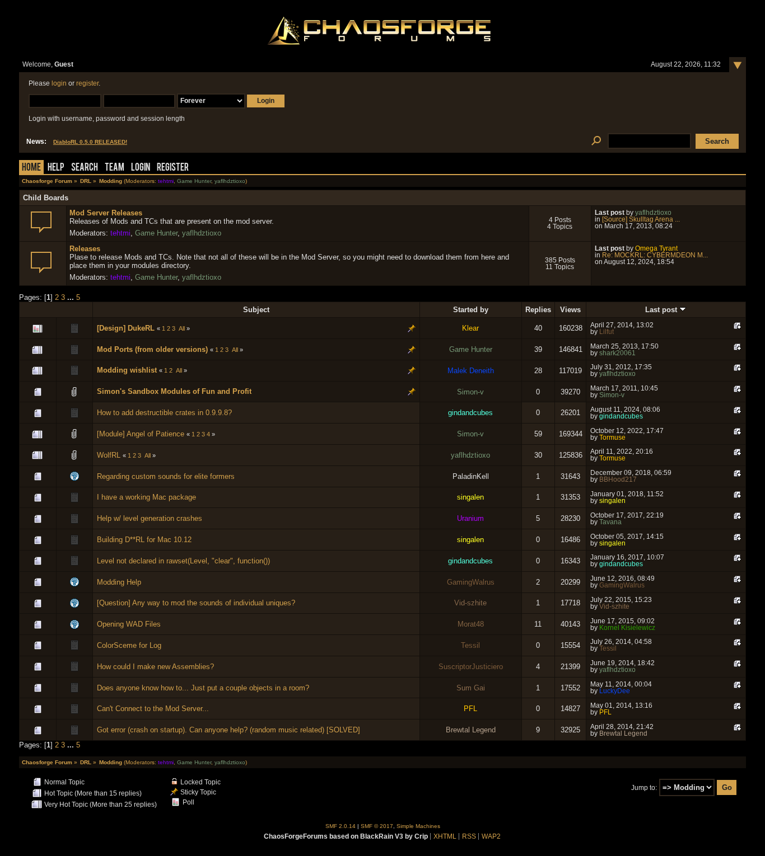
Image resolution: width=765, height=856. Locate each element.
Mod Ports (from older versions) (152, 349)
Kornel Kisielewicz (627, 627)
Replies (538, 309)
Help (56, 168)
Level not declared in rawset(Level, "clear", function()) (183, 561)
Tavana (610, 522)
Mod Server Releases (105, 213)
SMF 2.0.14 (340, 826)
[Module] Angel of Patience (140, 434)
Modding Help (119, 582)
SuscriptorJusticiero (471, 666)
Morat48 (471, 624)
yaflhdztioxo (229, 181)
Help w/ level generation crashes (149, 518)
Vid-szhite (470, 603)
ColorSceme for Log (129, 645)
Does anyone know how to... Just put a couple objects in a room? (203, 688)
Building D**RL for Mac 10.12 (144, 539)
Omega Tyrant (656, 248)
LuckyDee (614, 691)
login (59, 83)
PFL (470, 708)
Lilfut (606, 331)
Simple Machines (418, 826)
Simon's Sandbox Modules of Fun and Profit (174, 391)
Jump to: (644, 787)
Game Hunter (194, 181)
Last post (662, 309)
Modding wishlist (127, 370)
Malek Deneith (470, 370)
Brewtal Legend (471, 730)
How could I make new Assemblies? (155, 666)
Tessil (470, 645)
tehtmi (166, 181)
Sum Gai (470, 688)
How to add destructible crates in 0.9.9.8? (164, 412)
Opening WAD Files (129, 624)
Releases (84, 248)
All (182, 328)
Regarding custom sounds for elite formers (166, 476)
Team (114, 168)
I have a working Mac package (146, 497)
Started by (470, 309)
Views (570, 309)
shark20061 (617, 353)
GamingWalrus (471, 582)
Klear (470, 328)
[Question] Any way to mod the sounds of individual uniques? (196, 603)
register (87, 83)
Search (84, 168)
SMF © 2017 (377, 826)
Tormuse (612, 437)
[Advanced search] (596, 141)
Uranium (470, 518)
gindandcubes (470, 412)
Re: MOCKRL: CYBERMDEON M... (655, 255)
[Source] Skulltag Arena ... (641, 219)
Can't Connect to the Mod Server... (153, 708)
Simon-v (470, 392)
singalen (470, 497)
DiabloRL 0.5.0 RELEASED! (90, 142)
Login (140, 168)
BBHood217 (618, 479)
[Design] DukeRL (126, 328)
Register (173, 168)
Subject (256, 309)
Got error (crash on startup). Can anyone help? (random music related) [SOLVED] (228, 730)
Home (31, 168)
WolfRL (108, 455)
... (71, 297)
